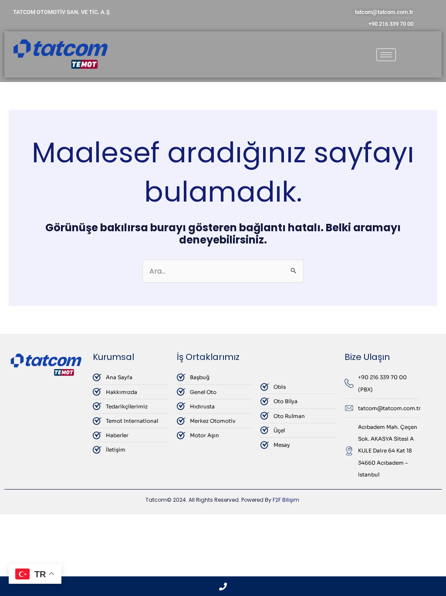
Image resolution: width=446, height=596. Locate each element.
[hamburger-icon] (386, 54)
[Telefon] (223, 586)
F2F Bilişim (286, 500)
